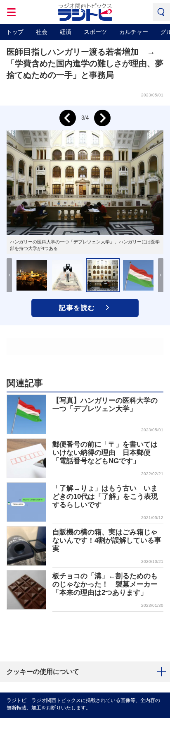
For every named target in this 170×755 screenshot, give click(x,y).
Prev (67, 118)
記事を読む (77, 307)
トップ (15, 32)
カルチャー (133, 32)
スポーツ (95, 32)
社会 (41, 32)
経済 (65, 32)
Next (102, 118)
